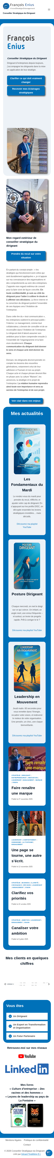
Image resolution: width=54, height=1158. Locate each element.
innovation (33, 777)
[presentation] (27, 758)
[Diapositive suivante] (49, 984)
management (28, 780)
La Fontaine (27, 842)
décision (27, 885)
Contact (27, 1145)
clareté (34, 883)
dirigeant (26, 775)
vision (15, 782)
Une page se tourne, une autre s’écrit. (27, 855)
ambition (25, 920)
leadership (16, 780)
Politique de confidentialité (36, 1140)
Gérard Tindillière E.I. (31, 1154)
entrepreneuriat (19, 777)
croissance (17, 885)
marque (39, 780)
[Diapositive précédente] (5, 984)
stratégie (16, 775)
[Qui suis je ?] (27, 150)
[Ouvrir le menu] (49, 9)
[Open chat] (49, 1153)
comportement (29, 840)
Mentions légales (13, 1140)
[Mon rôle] (27, 205)
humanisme (16, 842)
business (25, 883)
